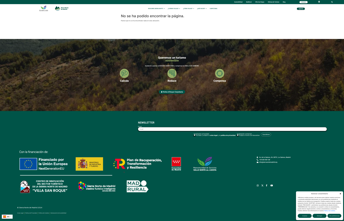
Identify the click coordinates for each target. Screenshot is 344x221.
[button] (340, 194)
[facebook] (267, 185)
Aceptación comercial (248, 134)
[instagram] (258, 185)
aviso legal (213, 135)
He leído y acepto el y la (216, 135)
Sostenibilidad (238, 2)
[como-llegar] (319, 2)
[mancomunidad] (43, 8)
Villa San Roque (259, 2)
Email (140, 126)
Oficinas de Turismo (273, 2)
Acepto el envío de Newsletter (249, 135)
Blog (284, 2)
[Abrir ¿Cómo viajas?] (193, 9)
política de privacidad (228, 135)
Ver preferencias (334, 216)
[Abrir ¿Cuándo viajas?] (179, 9)
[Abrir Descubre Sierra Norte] (164, 9)
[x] (262, 185)
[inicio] (61, 8)
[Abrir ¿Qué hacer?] (206, 9)
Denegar (319, 216)
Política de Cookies (329, 210)
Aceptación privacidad (215, 134)
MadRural (249, 2)
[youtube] (272, 185)
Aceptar (304, 216)
